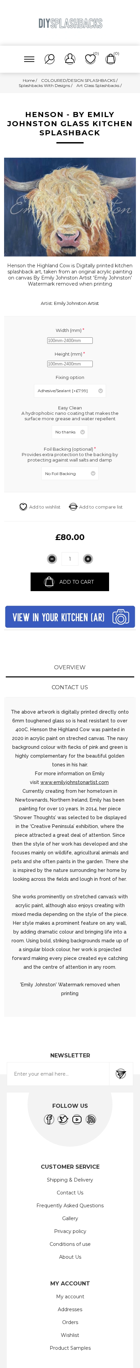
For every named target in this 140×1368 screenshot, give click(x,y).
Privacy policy (70, 1231)
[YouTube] (77, 1119)
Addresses (70, 1309)
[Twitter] (63, 1119)
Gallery (70, 1218)
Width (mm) (69, 330)
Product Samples (70, 1348)
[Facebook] (49, 1119)
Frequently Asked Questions (70, 1206)
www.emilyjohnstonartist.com (74, 782)
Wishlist (70, 1335)
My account (70, 1297)
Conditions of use (70, 1244)
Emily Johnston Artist (76, 303)
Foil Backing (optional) (69, 448)
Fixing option (70, 377)
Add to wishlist (44, 507)
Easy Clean (70, 407)
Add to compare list (101, 507)
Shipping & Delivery (70, 1180)
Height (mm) (69, 353)
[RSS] (91, 1119)
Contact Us (70, 687)
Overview (70, 667)
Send (121, 1073)
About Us (70, 1257)
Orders (70, 1322)
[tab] (70, 667)
